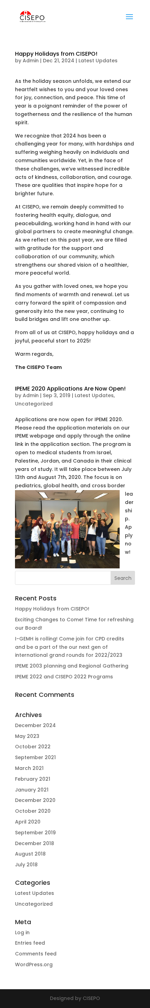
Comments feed (36, 953)
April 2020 (27, 821)
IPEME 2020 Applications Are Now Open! (70, 389)
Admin (31, 60)
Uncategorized (34, 403)
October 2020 (33, 811)
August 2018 (30, 853)
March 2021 (29, 768)
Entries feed (30, 942)
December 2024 (35, 725)
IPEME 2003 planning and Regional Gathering (71, 665)
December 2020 (35, 800)
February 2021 (32, 778)
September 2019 (35, 832)
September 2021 (35, 757)
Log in (22, 932)
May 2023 (27, 736)
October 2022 (33, 746)
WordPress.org (34, 964)
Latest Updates (98, 60)
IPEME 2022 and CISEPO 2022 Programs (64, 676)
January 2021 (31, 789)
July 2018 (26, 864)
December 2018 (34, 843)
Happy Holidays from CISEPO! (56, 54)
